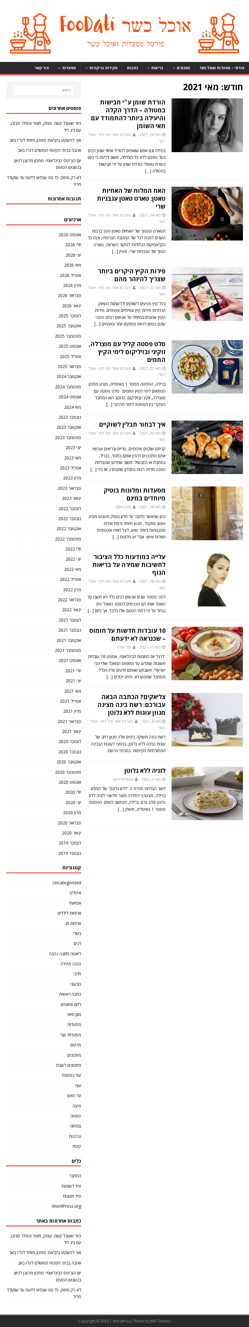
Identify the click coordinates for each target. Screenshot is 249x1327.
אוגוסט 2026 (70, 234)
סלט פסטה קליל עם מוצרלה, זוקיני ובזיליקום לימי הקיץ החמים (127, 352)
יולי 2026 (73, 244)
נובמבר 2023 (69, 417)
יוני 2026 (73, 255)
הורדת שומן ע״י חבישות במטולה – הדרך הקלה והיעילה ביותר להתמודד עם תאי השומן (128, 114)
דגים (77, 943)
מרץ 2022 (72, 589)
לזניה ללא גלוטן (144, 770)
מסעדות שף (70, 1035)
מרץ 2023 (72, 478)
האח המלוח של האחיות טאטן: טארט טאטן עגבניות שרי (131, 198)
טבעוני (75, 984)
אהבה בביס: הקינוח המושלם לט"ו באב (49, 150)
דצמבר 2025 (70, 316)
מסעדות (69, 67)
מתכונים (183, 67)
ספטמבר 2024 (68, 387)
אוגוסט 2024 (70, 397)
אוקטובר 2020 (68, 762)
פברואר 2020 (69, 823)
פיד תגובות (72, 1196)
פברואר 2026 (69, 295)
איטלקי (75, 892)
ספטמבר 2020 (68, 772)
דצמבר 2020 (70, 741)
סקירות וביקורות (103, 67)
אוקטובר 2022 (68, 528)
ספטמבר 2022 (68, 539)
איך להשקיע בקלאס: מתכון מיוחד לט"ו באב (45, 140)
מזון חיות (74, 1014)
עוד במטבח (71, 1075)
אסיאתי (75, 903)
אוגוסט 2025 (70, 346)
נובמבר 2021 (69, 630)
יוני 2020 (73, 802)
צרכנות (75, 1136)
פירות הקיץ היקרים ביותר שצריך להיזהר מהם (131, 275)
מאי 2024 (72, 407)
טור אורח (124, 647)
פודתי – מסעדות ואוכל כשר (222, 67)
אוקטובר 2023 (68, 427)
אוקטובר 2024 (68, 376)
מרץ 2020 (72, 812)
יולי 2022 (73, 549)
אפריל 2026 (70, 275)
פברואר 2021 (69, 721)
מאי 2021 (72, 691)
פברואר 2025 (69, 366)
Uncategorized (67, 882)
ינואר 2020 (71, 833)
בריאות (157, 67)
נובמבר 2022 (69, 518)
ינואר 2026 (71, 306)
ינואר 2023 (71, 498)
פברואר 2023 (69, 488)
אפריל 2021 (70, 701)
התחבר (75, 1176)
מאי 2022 (72, 569)
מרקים (75, 1045)
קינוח (77, 1146)
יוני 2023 (73, 447)
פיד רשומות (71, 1186)
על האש (74, 1095)
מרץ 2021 (72, 711)
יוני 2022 (73, 559)
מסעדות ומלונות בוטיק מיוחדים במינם (134, 494)
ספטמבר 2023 (68, 437)
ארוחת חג (73, 923)
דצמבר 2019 (70, 843)
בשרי (77, 933)
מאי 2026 (72, 265)
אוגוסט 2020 (70, 782)
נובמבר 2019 (69, 853)
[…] (148, 171)
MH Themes (161, 1321)
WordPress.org (66, 1206)
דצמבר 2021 (70, 620)
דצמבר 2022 (70, 508)
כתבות (132, 67)
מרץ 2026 (72, 285)
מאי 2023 (72, 458)
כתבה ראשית (70, 994)
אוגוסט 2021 (70, 660)
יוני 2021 (73, 681)
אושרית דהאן (123, 779)
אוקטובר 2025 (68, 326)
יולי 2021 (73, 671)
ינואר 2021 (71, 731)
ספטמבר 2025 (68, 336)
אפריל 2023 (70, 468)
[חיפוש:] (43, 90)
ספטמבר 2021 (68, 650)
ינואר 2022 (71, 609)
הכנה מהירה (70, 964)
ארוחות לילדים (69, 913)
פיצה (77, 1106)
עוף (78, 1085)
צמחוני (75, 1126)
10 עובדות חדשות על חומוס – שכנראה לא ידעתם (127, 634)
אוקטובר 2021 (68, 640)
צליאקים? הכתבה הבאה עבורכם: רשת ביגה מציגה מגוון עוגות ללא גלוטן (131, 705)
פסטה (75, 1116)
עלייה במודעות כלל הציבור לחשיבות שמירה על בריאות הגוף (128, 565)
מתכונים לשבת (68, 1065)
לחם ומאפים (71, 1004)
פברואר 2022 (69, 599)
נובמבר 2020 (69, 752)
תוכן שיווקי (123, 507)
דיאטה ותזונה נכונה (65, 954)
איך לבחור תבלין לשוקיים (132, 424)
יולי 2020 (73, 792)
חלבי (77, 974)
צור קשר (42, 67)
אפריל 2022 (70, 579)
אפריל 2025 (70, 356)
